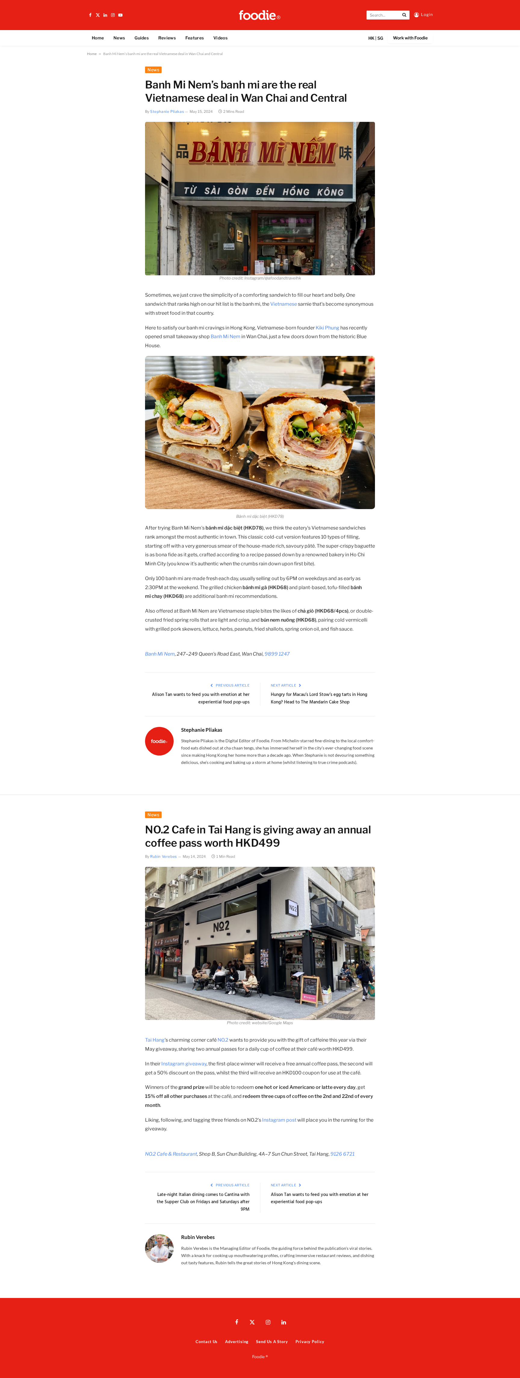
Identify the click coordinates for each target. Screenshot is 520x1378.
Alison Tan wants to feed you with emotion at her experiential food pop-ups (200, 698)
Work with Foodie (410, 37)
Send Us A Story (272, 1341)
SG (380, 38)
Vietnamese (283, 304)
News (119, 37)
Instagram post (279, 1120)
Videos (220, 37)
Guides (142, 37)
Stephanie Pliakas (167, 111)
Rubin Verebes (163, 856)
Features (194, 37)
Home (98, 37)
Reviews (167, 37)
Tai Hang (155, 1040)
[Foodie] (260, 15)
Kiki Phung (327, 328)
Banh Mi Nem (225, 336)
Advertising (237, 1341)
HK (371, 38)
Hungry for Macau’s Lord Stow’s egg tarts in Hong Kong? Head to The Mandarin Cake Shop (319, 698)
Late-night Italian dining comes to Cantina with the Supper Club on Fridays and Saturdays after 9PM (203, 1202)
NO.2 (223, 1040)
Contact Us (207, 1341)
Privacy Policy (310, 1341)
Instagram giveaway (183, 1064)
